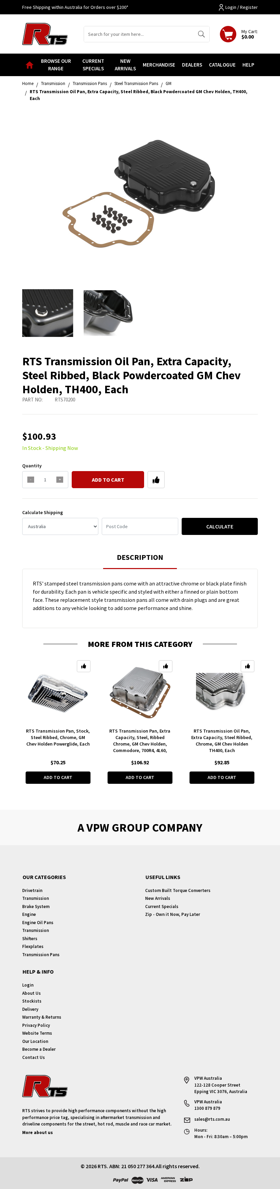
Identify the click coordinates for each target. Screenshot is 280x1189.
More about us (37, 1132)
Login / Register (241, 7)
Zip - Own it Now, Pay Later (172, 914)
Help (248, 64)
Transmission (35, 898)
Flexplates (32, 946)
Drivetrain (32, 890)
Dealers (192, 64)
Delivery (30, 1009)
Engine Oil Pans (37, 922)
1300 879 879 (207, 1108)
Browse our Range (56, 65)
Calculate (219, 526)
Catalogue (222, 64)
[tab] (140, 560)
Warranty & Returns (41, 1017)
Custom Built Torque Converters (177, 890)
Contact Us (33, 1057)
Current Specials (93, 65)
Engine (29, 914)
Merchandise (159, 64)
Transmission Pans (40, 955)
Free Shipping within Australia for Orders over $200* (75, 7)
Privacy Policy (36, 1025)
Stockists (31, 1001)
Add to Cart (108, 479)
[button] (156, 479)
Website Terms (37, 1033)
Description (140, 557)
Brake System (36, 906)
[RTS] (45, 33)
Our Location (35, 1041)
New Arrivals (125, 65)
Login (27, 985)
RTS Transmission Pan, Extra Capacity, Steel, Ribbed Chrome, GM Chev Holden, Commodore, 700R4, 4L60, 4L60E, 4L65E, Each (139, 744)
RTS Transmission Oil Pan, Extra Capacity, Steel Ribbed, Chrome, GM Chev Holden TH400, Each (221, 740)
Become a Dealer (39, 1049)
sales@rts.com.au (212, 1119)
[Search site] (201, 34)
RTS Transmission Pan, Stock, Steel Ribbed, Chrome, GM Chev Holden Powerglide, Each (58, 737)
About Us (31, 993)
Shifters (29, 939)
